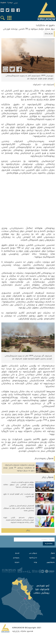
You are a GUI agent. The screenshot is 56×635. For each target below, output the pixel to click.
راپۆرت (53, 558)
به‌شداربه (48, 543)
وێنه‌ (35, 562)
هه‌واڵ (53, 553)
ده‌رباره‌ (17, 562)
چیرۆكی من (33, 553)
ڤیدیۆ (17, 553)
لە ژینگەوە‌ (33, 558)
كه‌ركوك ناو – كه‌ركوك (43, 84)
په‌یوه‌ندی (16, 558)
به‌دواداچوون (50, 562)
